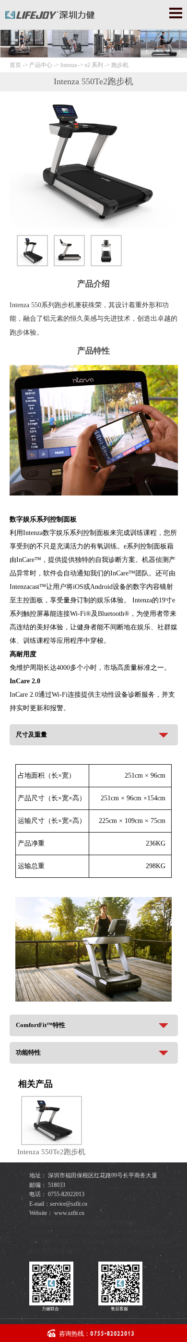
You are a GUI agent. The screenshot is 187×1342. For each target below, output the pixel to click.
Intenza (68, 65)
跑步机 (120, 65)
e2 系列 (94, 65)
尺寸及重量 (31, 734)
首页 (15, 65)
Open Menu (175, 12)
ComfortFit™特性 (40, 1025)
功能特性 (28, 1052)
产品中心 (41, 65)
